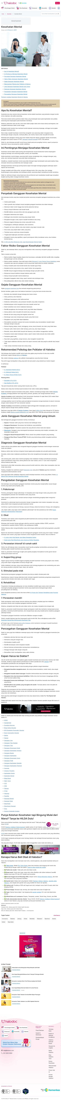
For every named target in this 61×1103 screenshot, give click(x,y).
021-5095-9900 (6, 1053)
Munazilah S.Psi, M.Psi (10, 380)
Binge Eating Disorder (10, 728)
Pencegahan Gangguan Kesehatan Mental (15, 94)
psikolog (16, 358)
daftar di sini (39, 410)
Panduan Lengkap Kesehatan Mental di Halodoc (14, 97)
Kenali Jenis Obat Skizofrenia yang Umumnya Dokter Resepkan (21, 540)
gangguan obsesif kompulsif (30, 139)
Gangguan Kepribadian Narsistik (12, 763)
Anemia (54, 918)
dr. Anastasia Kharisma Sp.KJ (12, 369)
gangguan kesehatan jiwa (12, 288)
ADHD (6, 720)
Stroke (25, 918)
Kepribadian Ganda (9, 773)
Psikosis (6, 788)
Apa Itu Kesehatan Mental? (11, 71)
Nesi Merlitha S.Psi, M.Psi (11, 383)
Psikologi (6, 793)
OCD (5, 783)
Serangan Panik (8, 801)
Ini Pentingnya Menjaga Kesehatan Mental (15, 74)
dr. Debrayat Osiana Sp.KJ (11, 372)
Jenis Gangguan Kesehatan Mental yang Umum (17, 86)
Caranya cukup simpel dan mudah (36, 867)
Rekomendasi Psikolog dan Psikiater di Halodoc (17, 84)
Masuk (57, 3)
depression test (28, 470)
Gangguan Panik (8, 760)
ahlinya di (22, 355)
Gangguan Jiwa (8, 740)
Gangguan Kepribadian (10, 755)
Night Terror (7, 781)
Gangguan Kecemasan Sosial (12, 748)
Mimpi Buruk (7, 778)
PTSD (5, 791)
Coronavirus (5, 918)
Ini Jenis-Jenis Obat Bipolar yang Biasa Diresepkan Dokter (20, 537)
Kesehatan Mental (9, 776)
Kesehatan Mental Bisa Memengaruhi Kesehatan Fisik (15, 620)
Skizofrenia (7, 430)
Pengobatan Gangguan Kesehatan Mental (15, 91)
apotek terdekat (36, 892)
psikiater (46, 661)
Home (3, 13)
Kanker (3, 922)
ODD (5, 786)
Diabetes (12, 918)
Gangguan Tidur (8, 745)
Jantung (19, 918)
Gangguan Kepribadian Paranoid (13, 765)
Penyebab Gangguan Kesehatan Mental (15, 76)
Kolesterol (39, 918)
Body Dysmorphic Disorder (11, 733)
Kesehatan (9, 13)
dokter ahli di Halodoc (24, 623)
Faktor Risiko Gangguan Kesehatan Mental (16, 79)
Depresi (6, 738)
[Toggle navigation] (2, 3)
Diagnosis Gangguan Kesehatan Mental (15, 89)
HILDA (6, 824)
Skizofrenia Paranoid (10, 806)
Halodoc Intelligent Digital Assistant (15, 827)
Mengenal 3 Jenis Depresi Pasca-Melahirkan (44, 261)
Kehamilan (32, 918)
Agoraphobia (7, 723)
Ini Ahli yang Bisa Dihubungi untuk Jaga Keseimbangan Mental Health (23, 242)
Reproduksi (11, 922)
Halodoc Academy (23, 410)
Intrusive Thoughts (9, 771)
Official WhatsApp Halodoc (44, 876)
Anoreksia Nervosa (9, 725)
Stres (5, 808)
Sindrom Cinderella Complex (11, 811)
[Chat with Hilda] (53, 824)
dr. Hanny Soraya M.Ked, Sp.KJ (12, 374)
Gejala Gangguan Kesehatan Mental (14, 81)
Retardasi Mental (9, 798)
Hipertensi (47, 918)
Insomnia (6, 768)
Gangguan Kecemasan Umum (12, 758)
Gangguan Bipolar (9, 753)
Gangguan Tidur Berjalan (10, 743)
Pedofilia (6, 796)
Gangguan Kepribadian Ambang (12, 750)
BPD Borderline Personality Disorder (14, 730)
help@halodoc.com (7, 1050)
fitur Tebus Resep (22, 865)
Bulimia (6, 735)
